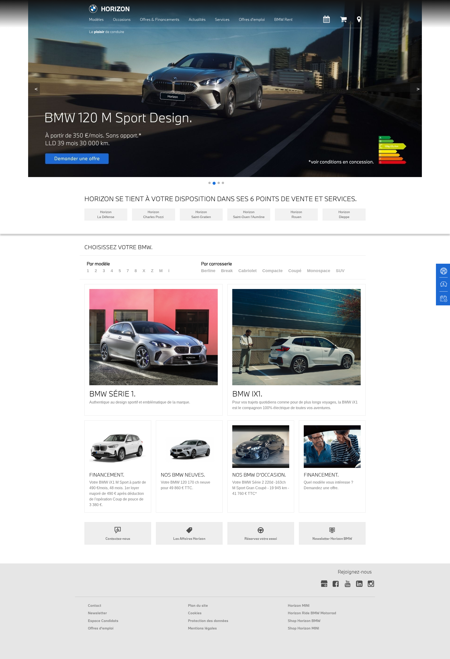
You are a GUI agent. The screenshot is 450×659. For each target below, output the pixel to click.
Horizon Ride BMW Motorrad (312, 613)
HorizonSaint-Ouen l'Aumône (249, 214)
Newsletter (97, 613)
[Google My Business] (324, 584)
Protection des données (208, 620)
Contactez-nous (117, 538)
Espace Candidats (103, 620)
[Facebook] (336, 584)
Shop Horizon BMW (304, 620)
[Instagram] (371, 584)
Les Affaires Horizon (189, 538)
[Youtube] (347, 584)
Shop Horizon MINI (303, 628)
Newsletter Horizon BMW (332, 538)
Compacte (272, 270)
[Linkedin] (359, 584)
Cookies (195, 613)
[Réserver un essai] (443, 273)
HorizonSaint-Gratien (201, 214)
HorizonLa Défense (105, 214)
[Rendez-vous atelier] (326, 20)
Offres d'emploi (100, 628)
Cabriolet (247, 270)
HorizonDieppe (344, 214)
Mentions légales (202, 628)
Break (227, 270)
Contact (94, 605)
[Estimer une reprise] (443, 287)
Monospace (318, 270)
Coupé (294, 270)
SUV (340, 270)
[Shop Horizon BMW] (343, 20)
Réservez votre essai (260, 538)
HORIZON (115, 9)
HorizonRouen (296, 214)
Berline (208, 270)
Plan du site (198, 605)
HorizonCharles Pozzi (153, 214)
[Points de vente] (359, 20)
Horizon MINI (298, 605)
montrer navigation (88, 3)
